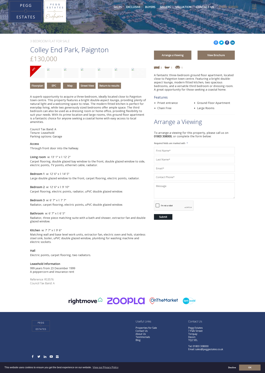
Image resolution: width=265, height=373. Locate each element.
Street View (87, 85)
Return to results (109, 85)
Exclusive (133, 7)
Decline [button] (232, 367)
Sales (118, 7)
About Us (141, 334)
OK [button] (250, 367)
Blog (138, 340)
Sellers (165, 7)
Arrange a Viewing (173, 55)
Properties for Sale (146, 327)
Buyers (150, 7)
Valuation (183, 7)
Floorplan (37, 85)
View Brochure (216, 55)
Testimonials (143, 337)
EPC (54, 85)
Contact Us (205, 7)
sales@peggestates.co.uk (209, 349)
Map (70, 85)
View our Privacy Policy (105, 367)
